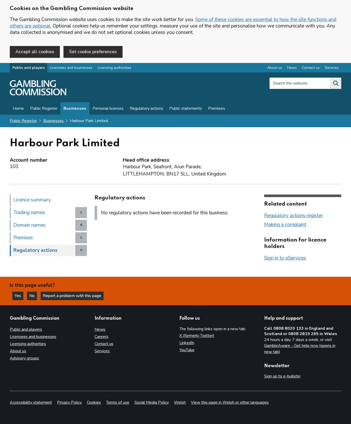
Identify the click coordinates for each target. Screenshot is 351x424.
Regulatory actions (146, 108)
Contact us (311, 67)
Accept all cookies (34, 52)
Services (332, 67)
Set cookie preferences (93, 52)
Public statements (185, 108)
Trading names (29, 212)
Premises (216, 108)
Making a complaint (285, 224)
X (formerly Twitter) (196, 335)
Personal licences (108, 108)
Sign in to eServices (285, 258)
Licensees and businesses (71, 67)
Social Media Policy (151, 402)
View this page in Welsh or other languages (230, 402)
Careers (101, 336)
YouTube (187, 350)
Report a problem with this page (72, 296)
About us (274, 67)
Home (18, 108)
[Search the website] (335, 83)
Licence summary (32, 200)
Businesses (74, 108)
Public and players (28, 67)
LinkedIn (186, 343)
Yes (19, 296)
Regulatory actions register (293, 215)
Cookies (94, 402)
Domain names (29, 225)
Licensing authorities (114, 67)
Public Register (43, 108)
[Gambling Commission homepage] (38, 94)
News (292, 67)
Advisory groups (24, 358)
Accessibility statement (31, 402)
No (33, 296)
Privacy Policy (69, 402)
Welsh (180, 402)
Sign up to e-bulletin (282, 376)
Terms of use (117, 402)
